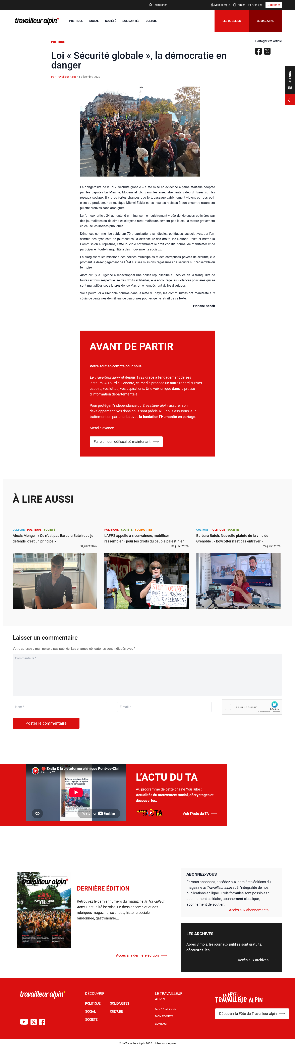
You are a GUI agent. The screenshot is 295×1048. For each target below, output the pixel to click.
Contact (161, 1023)
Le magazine (265, 20)
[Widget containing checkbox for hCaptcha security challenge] (252, 707)
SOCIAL (94, 20)
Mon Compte (164, 1016)
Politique (58, 42)
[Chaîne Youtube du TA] (24, 1022)
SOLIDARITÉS (130, 20)
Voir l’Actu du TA (196, 813)
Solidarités (144, 529)
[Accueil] (36, 21)
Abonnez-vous (165, 1008)
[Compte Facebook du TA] (42, 1022)
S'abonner (274, 4)
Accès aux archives (253, 960)
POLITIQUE (76, 20)
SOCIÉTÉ (110, 20)
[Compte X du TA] (34, 1022)
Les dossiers (232, 20)
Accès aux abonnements (249, 910)
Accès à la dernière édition (137, 955)
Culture (19, 529)
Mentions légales (165, 1043)
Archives (257, 4)
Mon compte (222, 4)
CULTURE (151, 20)
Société (49, 529)
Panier (241, 4)
